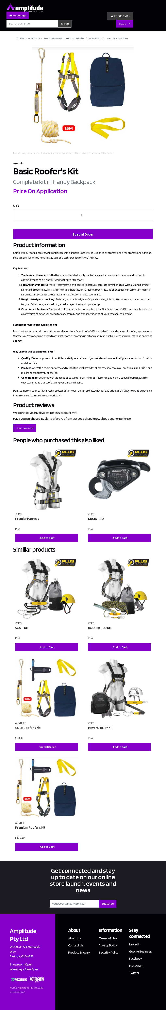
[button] (120, 16)
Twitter (134, 973)
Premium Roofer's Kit (30, 827)
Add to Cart (47, 538)
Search (65, 23)
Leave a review (25, 428)
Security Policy (108, 952)
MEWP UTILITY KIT (100, 728)
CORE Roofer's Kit (28, 728)
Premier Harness (27, 519)
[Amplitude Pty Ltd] (24, 7)
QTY (16, 206)
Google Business (140, 951)
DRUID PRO (96, 519)
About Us (74, 938)
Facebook (135, 958)
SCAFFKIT (22, 628)
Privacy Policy (108, 945)
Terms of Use (108, 938)
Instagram (136, 966)
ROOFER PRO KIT (100, 628)
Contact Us (76, 945)
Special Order (83, 234)
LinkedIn (134, 944)
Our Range (19, 15)
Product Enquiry (79, 952)
